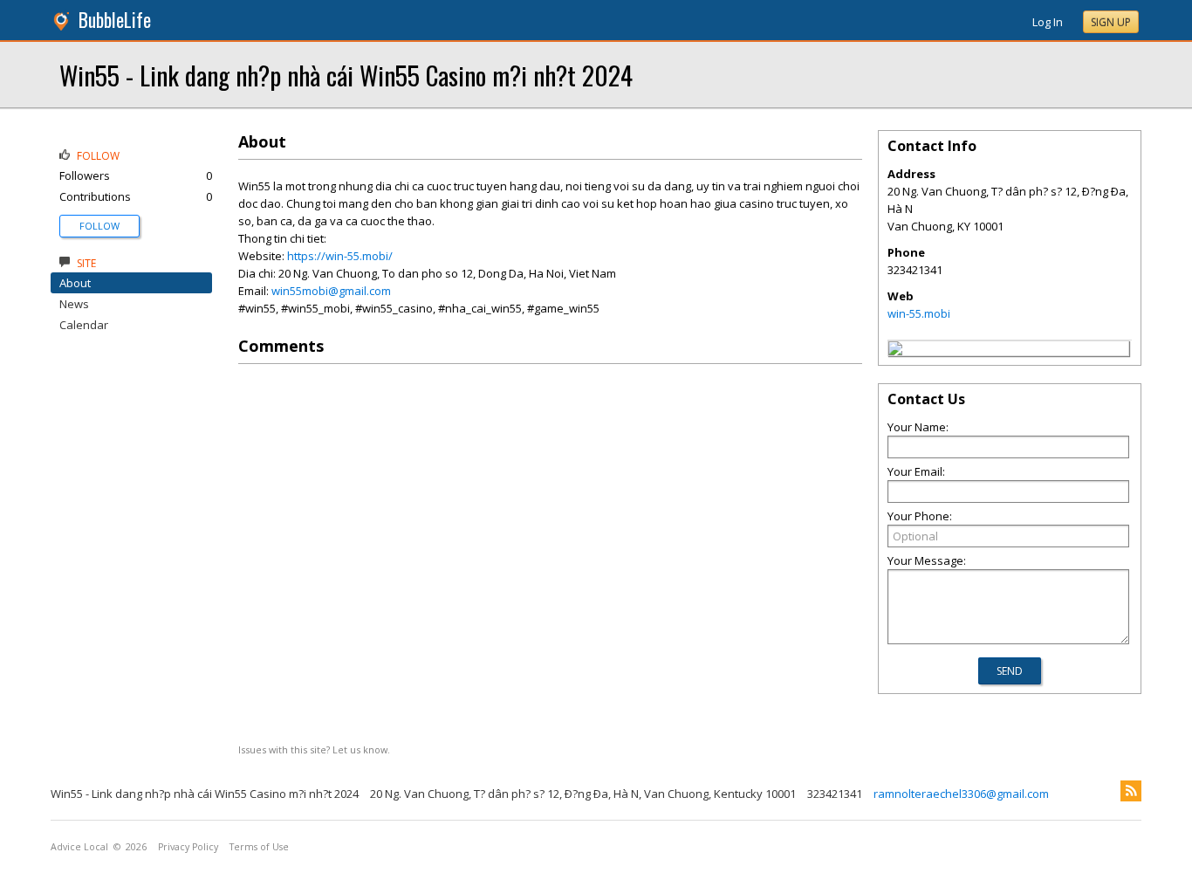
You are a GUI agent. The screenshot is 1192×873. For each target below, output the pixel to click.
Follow (99, 225)
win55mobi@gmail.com (331, 291)
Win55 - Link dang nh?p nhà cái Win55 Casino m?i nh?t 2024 (346, 74)
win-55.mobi (918, 313)
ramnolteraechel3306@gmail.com (961, 793)
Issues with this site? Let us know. (314, 749)
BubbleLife (115, 19)
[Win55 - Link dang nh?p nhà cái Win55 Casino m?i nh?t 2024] (895, 351)
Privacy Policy (188, 847)
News (74, 304)
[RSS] (1130, 790)
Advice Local (79, 847)
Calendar (83, 325)
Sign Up (1111, 22)
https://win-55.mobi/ (340, 256)
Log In (1047, 22)
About (75, 283)
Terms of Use (259, 847)
